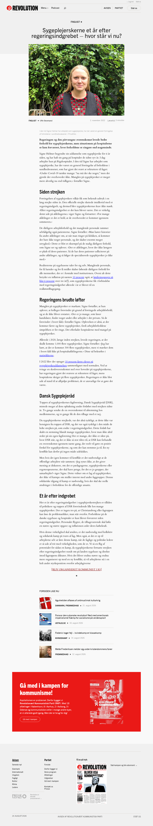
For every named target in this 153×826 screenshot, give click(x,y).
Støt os (138, 1)
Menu (43, 7)
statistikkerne (46, 355)
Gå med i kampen (30, 719)
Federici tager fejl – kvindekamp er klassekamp (78, 633)
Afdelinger (48, 775)
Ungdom (15, 775)
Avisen (15, 760)
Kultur (14, 781)
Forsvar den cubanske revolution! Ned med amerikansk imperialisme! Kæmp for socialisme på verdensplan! (82, 616)
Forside (47, 764)
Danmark (16, 769)
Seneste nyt (17, 764)
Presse (47, 788)
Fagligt (75, 21)
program (52, 772)
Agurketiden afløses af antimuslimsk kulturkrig (78, 600)
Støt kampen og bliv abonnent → (124, 765)
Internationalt (17, 772)
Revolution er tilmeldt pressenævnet (35, 796)
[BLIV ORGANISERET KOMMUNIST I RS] (76, 569)
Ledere (15, 787)
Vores (46, 772)
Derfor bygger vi (50, 769)
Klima (14, 784)
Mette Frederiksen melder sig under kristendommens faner (83, 649)
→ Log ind (130, 1)
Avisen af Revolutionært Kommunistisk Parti (80, 816)
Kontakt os (48, 786)
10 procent (78, 277)
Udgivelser (48, 778)
